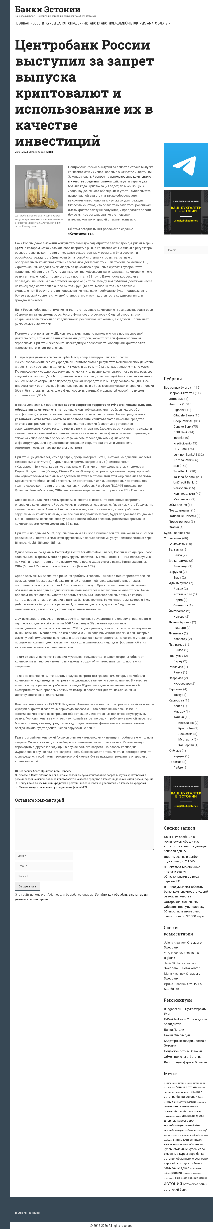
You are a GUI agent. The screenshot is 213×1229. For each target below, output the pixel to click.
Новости (37, 23)
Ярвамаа (175, 762)
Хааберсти (186, 745)
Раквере (179, 628)
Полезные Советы (182, 516)
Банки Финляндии (177, 1035)
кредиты (198, 1140)
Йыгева (179, 616)
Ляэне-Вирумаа (180, 622)
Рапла (177, 672)
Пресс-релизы (179, 522)
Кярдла (178, 756)
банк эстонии (181, 1106)
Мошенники (182, 499)
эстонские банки (195, 1184)
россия (139, 779)
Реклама (146, 23)
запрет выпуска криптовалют (87, 775)
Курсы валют (56, 23)
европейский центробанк (178, 1130)
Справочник (78, 23)
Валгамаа (176, 549)
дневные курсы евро (179, 1120)
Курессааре (182, 683)
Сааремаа (176, 678)
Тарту (177, 695)
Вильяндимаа (178, 561)
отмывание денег (176, 1168)
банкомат (177, 1101)
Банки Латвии (174, 1030)
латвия (168, 1144)
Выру (177, 577)
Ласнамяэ (185, 734)
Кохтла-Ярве (182, 594)
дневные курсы (193, 1115)
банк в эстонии (187, 1087)
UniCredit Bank (183, 482)
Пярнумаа (176, 656)
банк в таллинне (194, 1083)
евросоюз (198, 1130)
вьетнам (62, 775)
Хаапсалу (180, 639)
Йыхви (178, 589)
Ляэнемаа (176, 633)
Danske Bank (182, 426)
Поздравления (179, 510)
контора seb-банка (172, 1135)
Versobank (180, 488)
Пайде (178, 767)
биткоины (169, 1111)
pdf (19, 248)
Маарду (179, 711)
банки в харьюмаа (182, 1092)
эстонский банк (175, 1189)
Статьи (174, 527)
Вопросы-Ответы (181, 393)
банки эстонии (186, 1097)
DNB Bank (180, 432)
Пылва (178, 650)
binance (23, 775)
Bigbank (179, 410)
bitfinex (33, 775)
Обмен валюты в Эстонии (183, 1057)
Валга (177, 555)
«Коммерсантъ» (80, 233)
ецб (205, 1130)
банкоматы (189, 1101)
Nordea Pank (182, 460)
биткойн (178, 1111)
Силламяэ (180, 605)
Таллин (178, 717)
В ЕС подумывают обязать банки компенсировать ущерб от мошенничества (186, 891)
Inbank (178, 438)
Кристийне (186, 728)
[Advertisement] (188, 86)
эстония (173, 1183)
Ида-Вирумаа (178, 583)
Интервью (176, 399)
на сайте (27, 1213)
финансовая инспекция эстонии (191, 1178)
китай (130, 779)
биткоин (194, 1106)
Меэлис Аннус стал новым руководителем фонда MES (53, 787)
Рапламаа (176, 667)
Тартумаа (175, 689)
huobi (52, 775)
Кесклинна (186, 723)
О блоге (161, 23)
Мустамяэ (185, 739)
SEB (176, 466)
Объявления (178, 505)
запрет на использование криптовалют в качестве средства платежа (68, 779)
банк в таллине (179, 1083)
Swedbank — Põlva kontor (182, 968)
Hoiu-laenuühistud (123, 23)
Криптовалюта (50, 771)
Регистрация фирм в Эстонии (185, 1062)
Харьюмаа (176, 700)
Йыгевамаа (177, 611)
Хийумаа (175, 751)
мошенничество (180, 1144)
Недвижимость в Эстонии (183, 1051)
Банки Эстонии (48, 9)
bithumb (43, 775)
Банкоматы (177, 544)
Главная (22, 23)
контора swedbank (190, 1135)
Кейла (177, 706)
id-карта (167, 1083)
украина (186, 1173)
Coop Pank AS (183, 421)
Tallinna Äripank (184, 477)
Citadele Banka (183, 415)
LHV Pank (180, 449)
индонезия (119, 779)
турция (149, 779)
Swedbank (180, 471)
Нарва (178, 600)
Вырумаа (175, 572)
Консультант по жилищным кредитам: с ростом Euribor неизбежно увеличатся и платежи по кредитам (82, 783)
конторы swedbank (183, 1140)
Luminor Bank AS (185, 454)
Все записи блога (29, 771)
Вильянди (180, 566)
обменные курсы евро (189, 1149)
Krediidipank (182, 443)
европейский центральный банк (182, 1125)
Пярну (177, 661)
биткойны (188, 1111)
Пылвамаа (176, 644)
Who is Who (98, 23)
